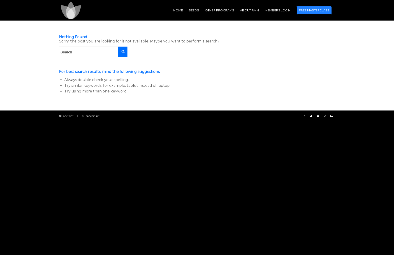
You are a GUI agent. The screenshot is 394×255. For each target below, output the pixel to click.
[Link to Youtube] (317, 116)
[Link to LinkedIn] (331, 116)
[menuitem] (178, 10)
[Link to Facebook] (304, 116)
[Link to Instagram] (324, 116)
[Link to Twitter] (311, 116)
